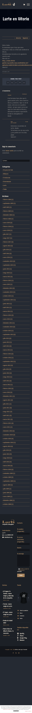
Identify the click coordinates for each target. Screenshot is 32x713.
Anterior (18, 38)
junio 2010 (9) (7, 454)
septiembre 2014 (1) (9, 300)
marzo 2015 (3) (7, 277)
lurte (12, 121)
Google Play (23, 630)
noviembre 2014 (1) (9, 292)
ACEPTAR (16, 710)
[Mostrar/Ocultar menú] (28, 4)
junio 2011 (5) (7, 408)
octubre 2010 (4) (8, 439)
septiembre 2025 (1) (9, 203)
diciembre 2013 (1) (9, 323)
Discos (21, 605)
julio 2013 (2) (7, 338)
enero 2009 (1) (7, 496)
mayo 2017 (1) (7, 238)
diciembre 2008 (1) (8, 500)
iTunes (21, 628)
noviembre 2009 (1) (9, 473)
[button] (18, 594)
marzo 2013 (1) (8, 350)
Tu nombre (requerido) (20, 530)
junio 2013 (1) (7, 342)
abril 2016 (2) (7, 253)
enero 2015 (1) (7, 284)
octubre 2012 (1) (8, 358)
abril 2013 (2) (7, 346)
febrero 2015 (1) (8, 280)
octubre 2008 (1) (8, 504)
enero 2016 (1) (7, 257)
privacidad (19, 571)
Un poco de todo (8, 170)
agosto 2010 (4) (8, 446)
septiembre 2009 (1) (9, 481)
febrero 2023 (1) (8, 211)
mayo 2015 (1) (7, 273)
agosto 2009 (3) (8, 485)
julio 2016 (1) (7, 250)
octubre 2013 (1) (8, 331)
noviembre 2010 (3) (9, 435)
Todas (5, 189)
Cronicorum (6, 178)
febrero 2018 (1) (8, 226)
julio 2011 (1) (7, 404)
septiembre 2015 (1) (9, 265)
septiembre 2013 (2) (9, 334)
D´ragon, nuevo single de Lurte (8, 613)
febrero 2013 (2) (8, 354)
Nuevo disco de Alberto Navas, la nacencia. (8, 631)
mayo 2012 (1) (7, 377)
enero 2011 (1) (7, 427)
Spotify (21, 626)
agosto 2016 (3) (8, 246)
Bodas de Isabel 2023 (8, 622)
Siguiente (25, 38)
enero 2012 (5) (7, 392)
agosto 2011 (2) (8, 400)
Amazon (21, 632)
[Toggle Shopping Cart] (24, 5)
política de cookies (7, 709)
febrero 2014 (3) (8, 315)
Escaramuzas (7, 181)
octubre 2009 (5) (8, 477)
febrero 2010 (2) (8, 469)
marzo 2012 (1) (8, 385)
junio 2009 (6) (7, 493)
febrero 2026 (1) (8, 199)
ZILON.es (16, 649)
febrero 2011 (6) (8, 423)
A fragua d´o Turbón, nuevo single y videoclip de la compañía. (8, 594)
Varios (21, 611)
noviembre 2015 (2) (9, 261)
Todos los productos (24, 603)
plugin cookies (28, 711)
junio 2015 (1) (7, 269)
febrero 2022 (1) (8, 219)
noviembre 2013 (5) (9, 327)
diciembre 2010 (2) (8, 431)
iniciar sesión (10, 151)
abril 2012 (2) (7, 381)
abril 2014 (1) (7, 307)
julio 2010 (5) (7, 450)
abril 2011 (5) (7, 415)
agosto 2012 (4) (8, 365)
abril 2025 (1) (7, 207)
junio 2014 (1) (7, 304)
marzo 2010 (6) (7, 466)
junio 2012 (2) (7, 373)
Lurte (4, 185)
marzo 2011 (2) (8, 419)
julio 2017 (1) (7, 234)
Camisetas (22, 608)
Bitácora (5, 174)
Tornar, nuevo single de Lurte (7, 605)
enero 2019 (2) (7, 223)
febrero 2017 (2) (8, 242)
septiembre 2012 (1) (9, 361)
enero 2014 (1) (7, 319)
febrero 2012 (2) (8, 388)
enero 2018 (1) (7, 230)
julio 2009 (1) (7, 489)
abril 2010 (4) (7, 462)
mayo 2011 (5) (7, 412)
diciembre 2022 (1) (8, 215)
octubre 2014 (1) (8, 296)
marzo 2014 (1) (8, 311)
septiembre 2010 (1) (9, 442)
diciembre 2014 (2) (9, 288)
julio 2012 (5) (7, 369)
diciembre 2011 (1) (9, 396)
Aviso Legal (21, 649)
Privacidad (25, 649)
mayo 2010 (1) (7, 458)
